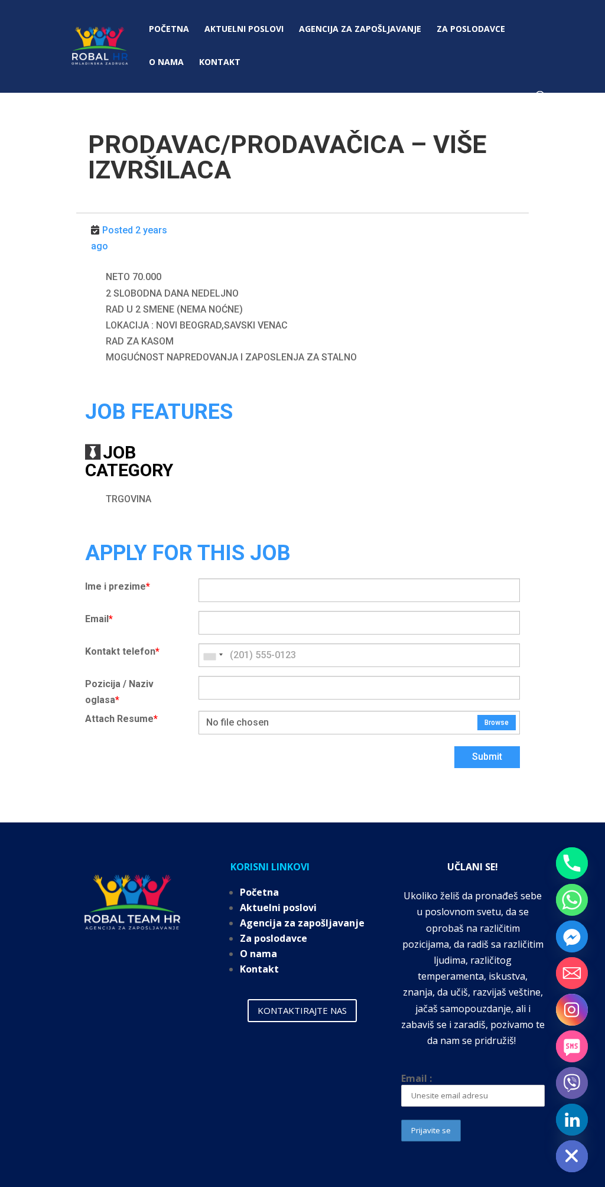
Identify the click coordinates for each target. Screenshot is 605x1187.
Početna (169, 29)
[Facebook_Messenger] (572, 936)
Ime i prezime (117, 586)
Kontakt (219, 62)
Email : (416, 1078)
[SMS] (572, 1046)
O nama (166, 62)
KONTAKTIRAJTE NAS (302, 1010)
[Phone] (572, 863)
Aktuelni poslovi (244, 29)
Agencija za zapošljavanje (360, 29)
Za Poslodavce (471, 29)
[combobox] (212, 655)
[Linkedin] (572, 1120)
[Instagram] (572, 1010)
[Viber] (572, 1083)
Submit (487, 756)
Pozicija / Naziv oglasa (119, 691)
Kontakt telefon (122, 651)
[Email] (572, 973)
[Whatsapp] (572, 900)
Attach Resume (121, 718)
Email (99, 619)
